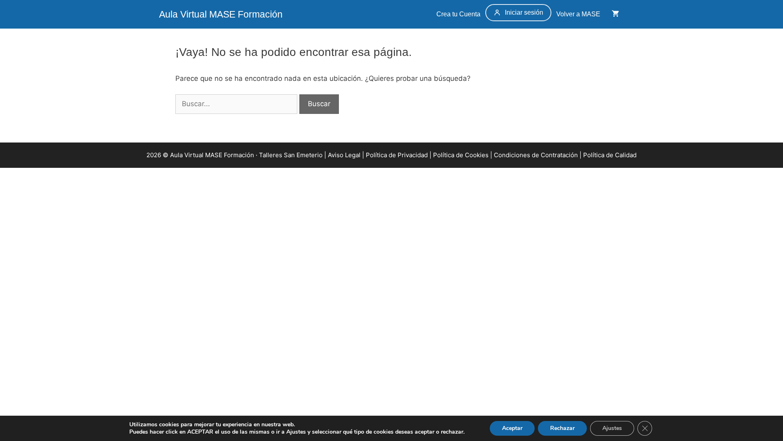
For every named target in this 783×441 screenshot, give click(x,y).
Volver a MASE (579, 14)
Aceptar (512, 428)
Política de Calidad (610, 155)
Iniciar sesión (524, 12)
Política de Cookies (461, 155)
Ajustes (612, 428)
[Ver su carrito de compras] (615, 14)
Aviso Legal (344, 155)
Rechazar (562, 428)
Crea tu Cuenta (457, 14)
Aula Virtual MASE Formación (221, 14)
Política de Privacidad (397, 155)
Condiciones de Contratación (536, 155)
